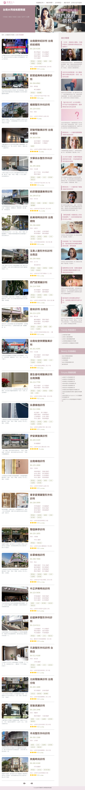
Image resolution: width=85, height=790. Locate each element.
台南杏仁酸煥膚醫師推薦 (68, 339)
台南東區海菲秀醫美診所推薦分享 (71, 389)
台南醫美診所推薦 (9, 35)
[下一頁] (32, 783)
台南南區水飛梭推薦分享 (68, 381)
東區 (10, 17)
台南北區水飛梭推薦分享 (68, 387)
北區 (19, 17)
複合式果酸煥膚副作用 (68, 362)
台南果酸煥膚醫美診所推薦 (69, 341)
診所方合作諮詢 (76, 2)
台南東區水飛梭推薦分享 (68, 379)
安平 (23, 17)
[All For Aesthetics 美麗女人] (9, 2)
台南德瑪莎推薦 (66, 335)
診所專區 (58, 2)
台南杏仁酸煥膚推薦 (67, 337)
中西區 (5, 17)
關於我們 (67, 2)
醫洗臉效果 (65, 364)
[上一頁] (24, 783)
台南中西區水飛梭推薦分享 (69, 383)
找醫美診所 (39, 2)
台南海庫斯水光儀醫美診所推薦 (70, 343)
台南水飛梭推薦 (19, 35)
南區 (14, 17)
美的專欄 (49, 2)
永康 (27, 17)
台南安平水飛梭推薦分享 (68, 377)
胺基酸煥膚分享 (66, 358)
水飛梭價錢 (65, 360)
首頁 (3, 35)
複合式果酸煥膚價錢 (67, 356)
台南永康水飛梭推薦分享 (68, 385)
